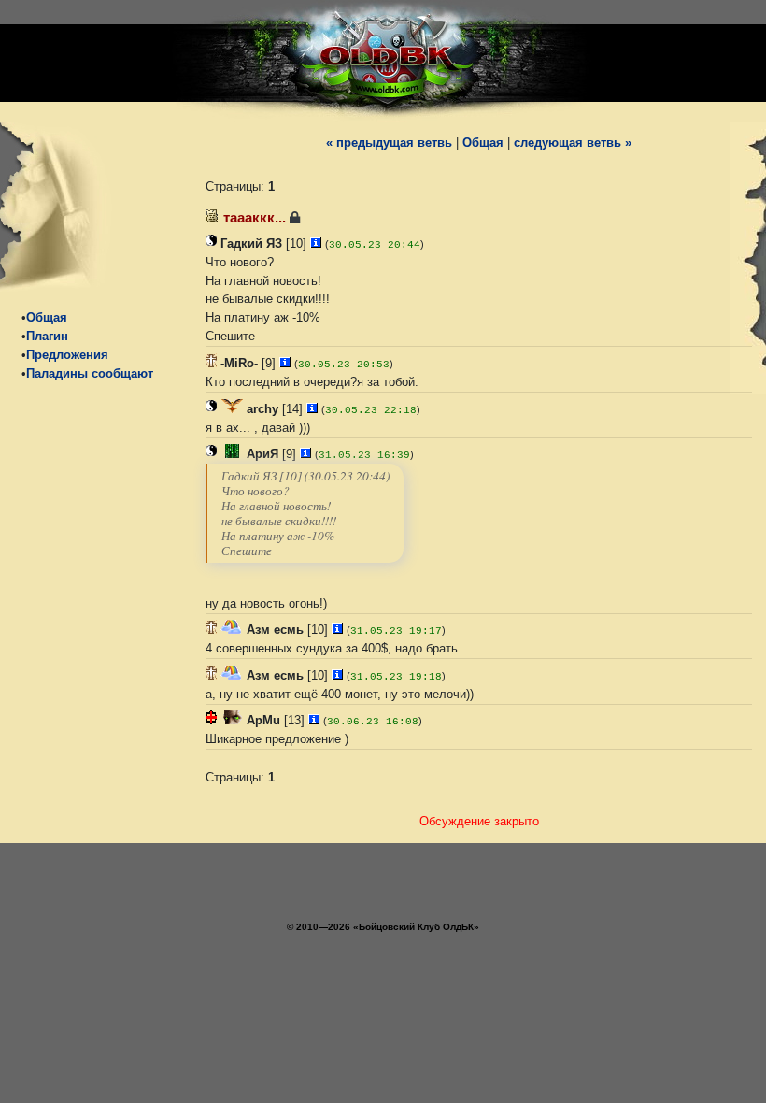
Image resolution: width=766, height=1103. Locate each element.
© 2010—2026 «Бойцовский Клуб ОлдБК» (383, 927)
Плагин (47, 336)
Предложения (67, 355)
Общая (46, 317)
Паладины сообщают (89, 373)
